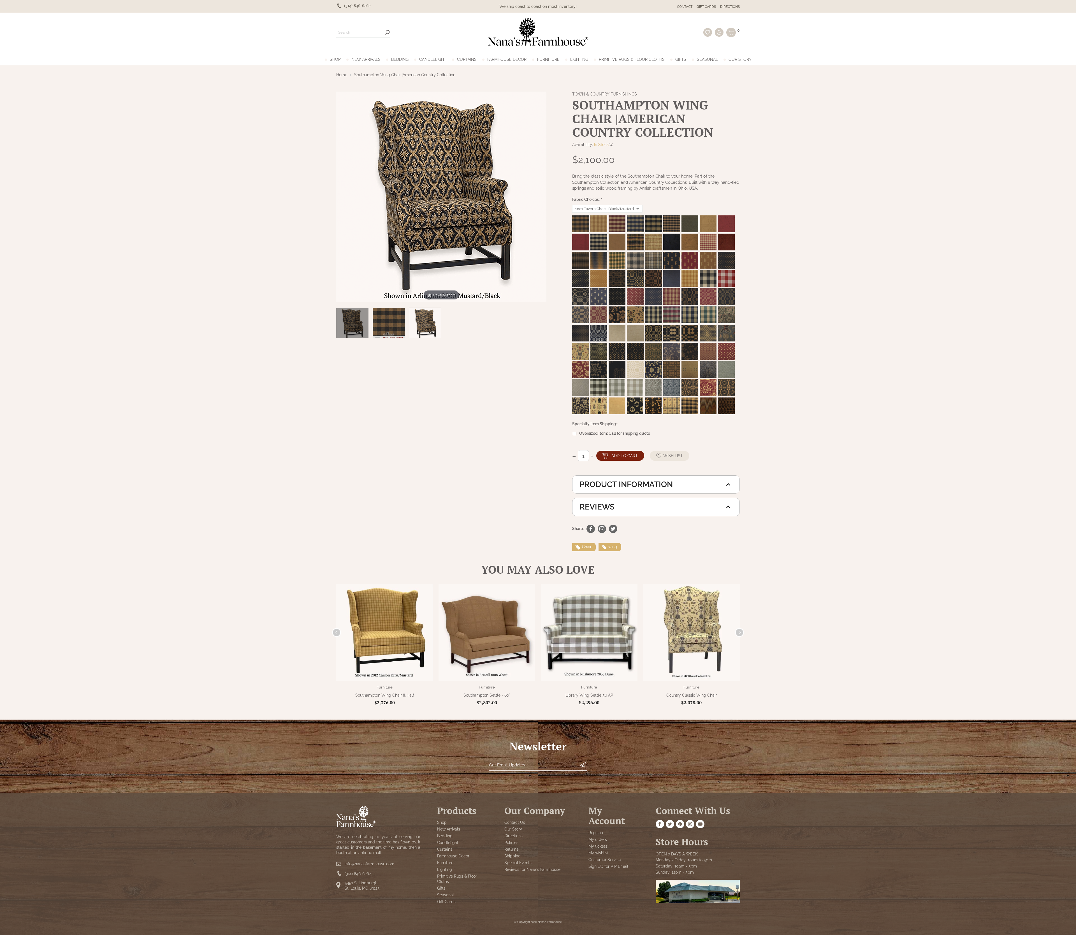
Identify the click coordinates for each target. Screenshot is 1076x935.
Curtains (467, 59)
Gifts (680, 59)
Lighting (579, 59)
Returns (511, 849)
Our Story (740, 59)
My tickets (597, 846)
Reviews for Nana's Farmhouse (532, 869)
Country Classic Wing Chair (691, 695)
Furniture (548, 59)
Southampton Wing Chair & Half (384, 695)
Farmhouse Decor (507, 59)
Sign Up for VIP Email (608, 866)
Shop (335, 59)
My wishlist (598, 853)
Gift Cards (706, 7)
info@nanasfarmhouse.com (369, 864)
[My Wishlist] (707, 32)
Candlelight (432, 59)
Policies (511, 842)
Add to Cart (624, 455)
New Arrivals (366, 59)
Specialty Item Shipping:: (595, 424)
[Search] (387, 32)
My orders (597, 839)
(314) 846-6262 (358, 873)
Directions (730, 7)
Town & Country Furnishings (604, 94)
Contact (684, 7)
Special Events (518, 862)
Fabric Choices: (587, 199)
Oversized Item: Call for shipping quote (614, 433)
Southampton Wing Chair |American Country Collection (404, 75)
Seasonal (707, 59)
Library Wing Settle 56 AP (589, 695)
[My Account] (719, 32)
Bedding (400, 59)
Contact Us (514, 822)
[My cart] (731, 32)
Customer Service (604, 859)
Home (341, 75)
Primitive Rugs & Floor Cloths (632, 59)
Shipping (512, 856)
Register (596, 833)
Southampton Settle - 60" (486, 695)
